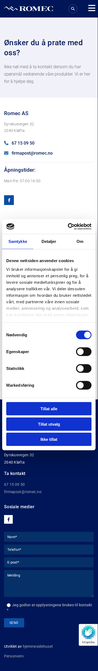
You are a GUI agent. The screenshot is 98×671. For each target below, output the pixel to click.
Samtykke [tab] (17, 241)
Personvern (14, 656)
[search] (72, 8)
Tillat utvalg (49, 424)
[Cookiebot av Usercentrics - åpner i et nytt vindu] (68, 226)
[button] (90, 8)
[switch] (83, 351)
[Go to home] (28, 8)
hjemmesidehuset (38, 646)
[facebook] (9, 200)
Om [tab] (80, 241)
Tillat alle (48, 408)
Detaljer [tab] (49, 241)
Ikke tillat (48, 439)
